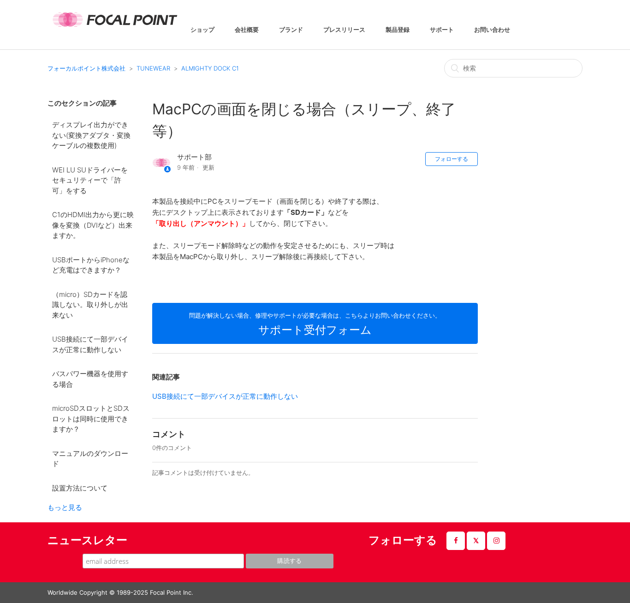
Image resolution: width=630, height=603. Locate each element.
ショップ (202, 30)
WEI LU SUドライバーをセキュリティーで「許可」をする (90, 180)
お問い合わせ (492, 30)
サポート (442, 30)
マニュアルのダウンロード (90, 458)
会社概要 (247, 30)
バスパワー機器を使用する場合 (90, 379)
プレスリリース (344, 30)
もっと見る (65, 507)
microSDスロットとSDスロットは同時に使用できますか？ (91, 418)
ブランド (291, 30)
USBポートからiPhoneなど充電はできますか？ (91, 265)
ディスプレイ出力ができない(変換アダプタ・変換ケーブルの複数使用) (91, 135)
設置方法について (79, 488)
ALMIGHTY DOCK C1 (210, 68)
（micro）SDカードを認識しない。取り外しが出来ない (90, 304)
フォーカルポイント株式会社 (86, 68)
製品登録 (398, 30)
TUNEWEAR (153, 68)
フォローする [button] (451, 158)
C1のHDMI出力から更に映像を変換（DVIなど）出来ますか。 (93, 225)
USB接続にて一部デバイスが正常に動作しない (90, 344)
